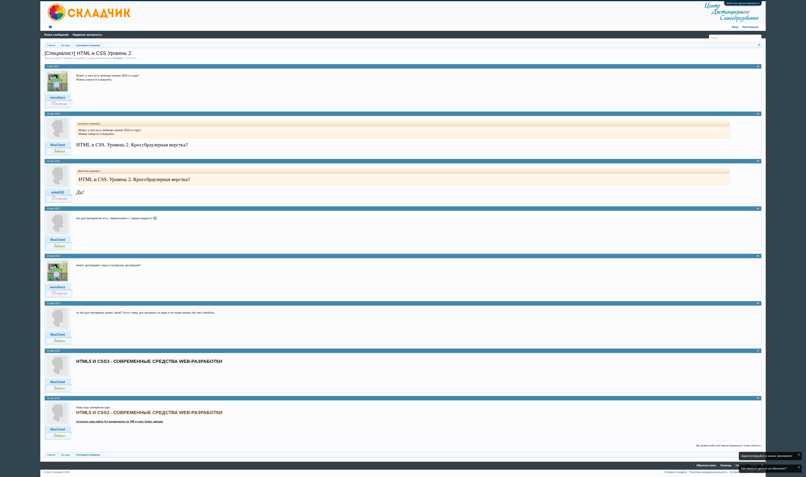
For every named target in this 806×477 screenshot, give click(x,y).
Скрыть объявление (799, 454)
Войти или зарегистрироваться (742, 3)
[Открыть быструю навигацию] (759, 45)
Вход (735, 27)
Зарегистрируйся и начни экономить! (766, 455)
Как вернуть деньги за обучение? (764, 468)
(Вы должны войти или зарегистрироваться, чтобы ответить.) (729, 445)
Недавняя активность (87, 34)
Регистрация (750, 27)
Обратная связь (706, 465)
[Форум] (50, 27)
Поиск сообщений (56, 34)
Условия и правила (675, 472)
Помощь (725, 465)
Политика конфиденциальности (708, 472)
